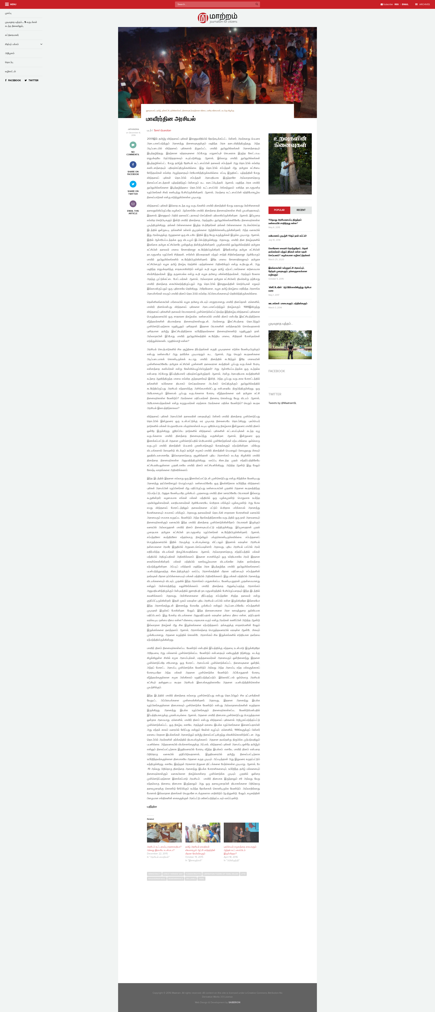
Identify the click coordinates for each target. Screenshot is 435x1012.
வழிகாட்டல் (10, 71)
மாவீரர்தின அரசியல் (171, 119)
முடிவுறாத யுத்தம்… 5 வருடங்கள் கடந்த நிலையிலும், (21, 24)
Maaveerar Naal (157, 878)
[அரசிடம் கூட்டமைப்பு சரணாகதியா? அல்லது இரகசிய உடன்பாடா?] (164, 833)
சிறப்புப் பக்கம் (12, 44)
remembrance (175, 878)
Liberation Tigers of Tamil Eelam (221, 874)
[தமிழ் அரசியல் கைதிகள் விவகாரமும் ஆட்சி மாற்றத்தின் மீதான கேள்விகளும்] (202, 833)
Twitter (33, 80)
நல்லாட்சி (165, 110)
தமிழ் (158, 110)
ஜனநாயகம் (150, 110)
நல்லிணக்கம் (175, 110)
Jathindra (133, 129)
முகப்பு (8, 13)
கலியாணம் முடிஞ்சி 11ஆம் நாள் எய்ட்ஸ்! (287, 235)
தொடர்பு (9, 62)
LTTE (243, 874)
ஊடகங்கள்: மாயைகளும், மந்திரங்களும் (287, 303)
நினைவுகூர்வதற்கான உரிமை (194, 110)
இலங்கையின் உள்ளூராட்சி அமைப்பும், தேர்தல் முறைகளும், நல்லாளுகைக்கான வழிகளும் (287, 271)
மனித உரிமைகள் (214, 110)
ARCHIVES (424, 4)
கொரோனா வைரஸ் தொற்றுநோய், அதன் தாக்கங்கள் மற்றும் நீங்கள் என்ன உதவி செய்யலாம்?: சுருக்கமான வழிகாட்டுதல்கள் (289, 252)
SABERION (234, 1002)
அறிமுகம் (9, 53)
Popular (279, 210)
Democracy (154, 874)
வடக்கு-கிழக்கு (228, 110)
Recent (301, 210)
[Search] (257, 4)
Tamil (201, 878)
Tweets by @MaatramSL (282, 403)
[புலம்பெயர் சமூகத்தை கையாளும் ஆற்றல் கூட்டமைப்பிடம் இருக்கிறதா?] (241, 833)
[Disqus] (205, 928)
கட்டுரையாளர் (12, 35)
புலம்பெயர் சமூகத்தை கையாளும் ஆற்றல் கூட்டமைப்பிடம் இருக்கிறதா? (240, 850)
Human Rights (193, 874)
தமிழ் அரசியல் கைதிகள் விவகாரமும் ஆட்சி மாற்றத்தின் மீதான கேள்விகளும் (200, 850)
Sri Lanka (191, 878)
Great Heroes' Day (173, 874)
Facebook (14, 80)
